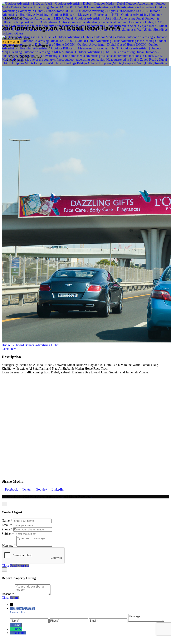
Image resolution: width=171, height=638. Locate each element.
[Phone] (69, 620)
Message (9, 545)
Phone (7, 529)
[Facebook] (11, 632)
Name (7, 520)
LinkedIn (57, 489)
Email (7, 525)
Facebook (11, 489)
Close (5, 565)
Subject (8, 533)
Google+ (41, 489)
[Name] (29, 620)
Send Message (19, 565)
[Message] (146, 620)
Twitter (26, 489)
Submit (14, 597)
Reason (8, 594)
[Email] (108, 620)
